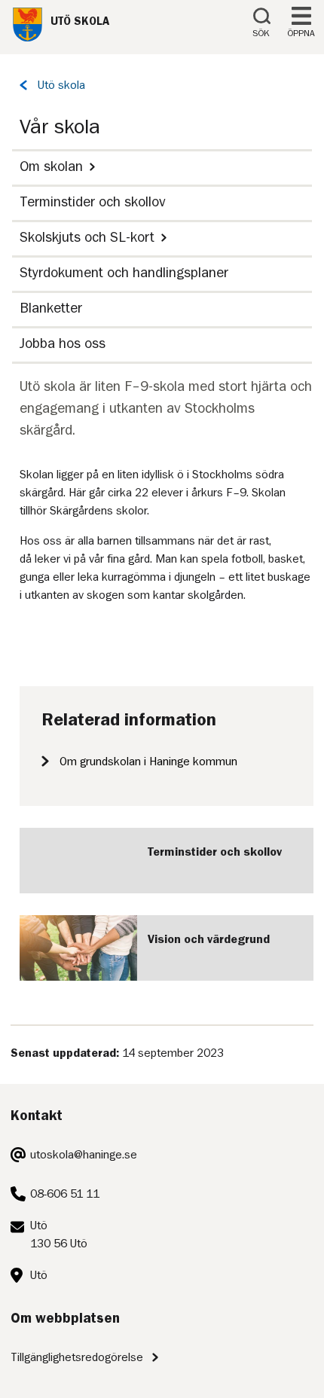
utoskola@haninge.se (83, 1155)
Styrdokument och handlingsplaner (124, 272)
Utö (38, 1275)
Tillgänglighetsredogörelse (77, 1357)
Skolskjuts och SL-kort (87, 237)
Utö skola (61, 85)
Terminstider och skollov (93, 201)
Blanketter (51, 308)
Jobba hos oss (62, 343)
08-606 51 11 (64, 1194)
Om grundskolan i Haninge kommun (148, 761)
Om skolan (51, 166)
